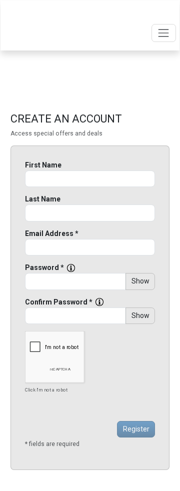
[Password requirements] (71, 268)
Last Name (42, 199)
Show (141, 281)
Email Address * (51, 234)
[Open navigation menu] (164, 33)
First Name (43, 165)
